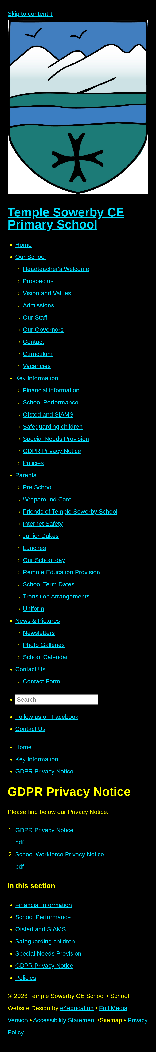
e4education (77, 1008)
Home (23, 747)
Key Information (36, 759)
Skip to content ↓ (30, 13)
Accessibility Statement (64, 1020)
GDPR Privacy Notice (44, 771)
